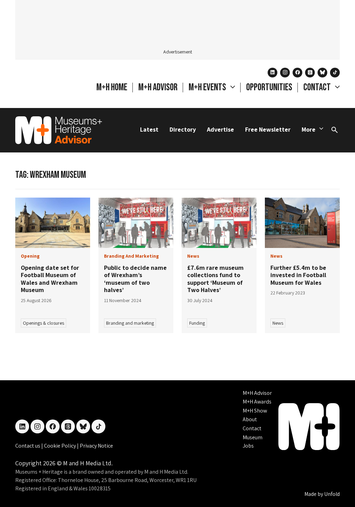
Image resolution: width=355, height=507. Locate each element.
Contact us (28, 445)
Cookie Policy (60, 445)
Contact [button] (317, 87)
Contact (252, 428)
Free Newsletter (268, 129)
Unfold (332, 494)
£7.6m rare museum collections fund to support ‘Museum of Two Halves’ (215, 279)
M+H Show (255, 410)
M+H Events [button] (208, 87)
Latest (149, 129)
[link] (52, 223)
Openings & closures (43, 323)
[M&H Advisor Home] (58, 130)
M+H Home (111, 87)
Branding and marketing (130, 323)
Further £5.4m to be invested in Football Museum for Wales (298, 275)
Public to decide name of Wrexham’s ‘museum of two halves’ (135, 279)
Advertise (220, 129)
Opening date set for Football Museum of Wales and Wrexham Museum (50, 279)
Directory (183, 129)
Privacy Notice (96, 445)
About (250, 419)
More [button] (308, 129)
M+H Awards (257, 401)
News (277, 323)
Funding (197, 323)
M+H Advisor (158, 87)
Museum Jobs (252, 441)
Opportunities (269, 87)
